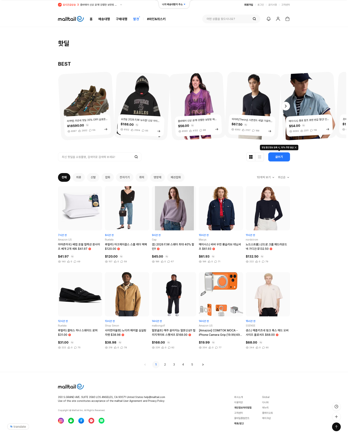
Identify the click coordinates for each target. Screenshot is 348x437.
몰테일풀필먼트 (241, 418)
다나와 (265, 402)
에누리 (265, 407)
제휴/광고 (239, 423)
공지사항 (272, 4)
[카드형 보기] (250, 157)
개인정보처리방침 (243, 407)
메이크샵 (266, 418)
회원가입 (248, 4)
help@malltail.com (154, 397)
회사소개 (238, 397)
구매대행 (121, 19)
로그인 (260, 4)
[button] (285, 106)
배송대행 (104, 19)
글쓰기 (279, 157)
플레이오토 (267, 412)
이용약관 (238, 402)
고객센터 (285, 4)
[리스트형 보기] (259, 157)
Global (266, 397)
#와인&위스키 (156, 19)
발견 (136, 19)
